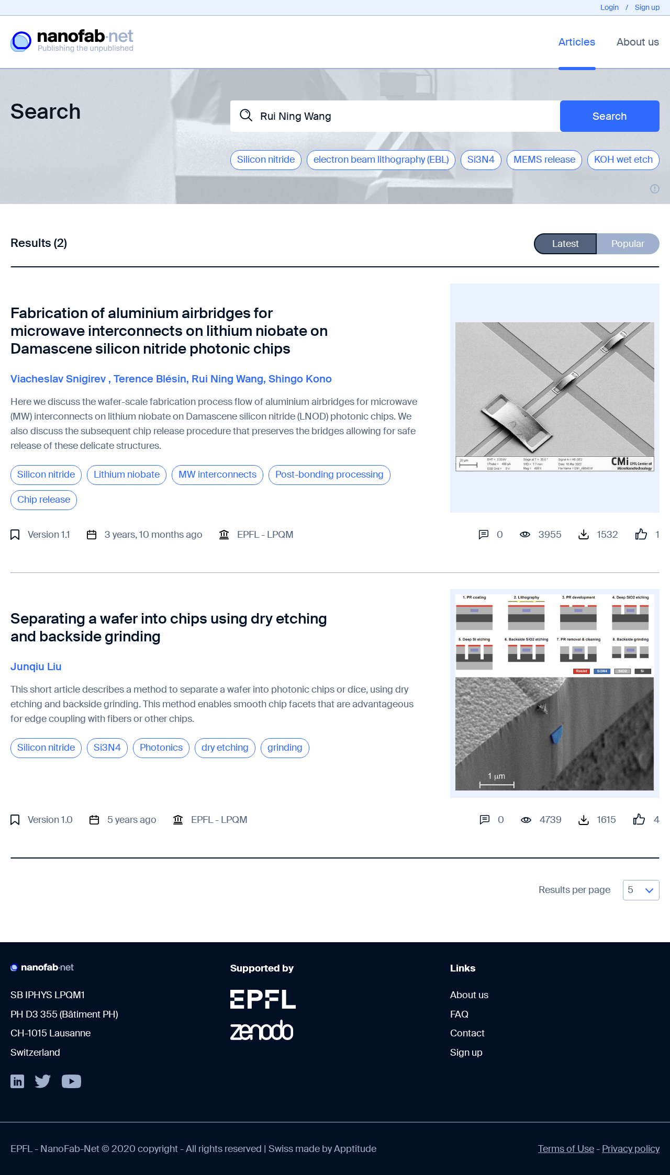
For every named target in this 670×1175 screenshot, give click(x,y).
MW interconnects (217, 474)
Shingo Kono (300, 379)
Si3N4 (481, 159)
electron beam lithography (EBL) (381, 159)
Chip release (43, 499)
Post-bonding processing (329, 474)
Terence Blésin (150, 379)
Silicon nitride (266, 159)
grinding (285, 747)
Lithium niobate (127, 474)
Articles (577, 42)
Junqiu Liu (36, 666)
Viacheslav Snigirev (58, 379)
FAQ (459, 1014)
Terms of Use (566, 1149)
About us (638, 42)
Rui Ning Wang (227, 379)
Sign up (647, 7)
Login (609, 7)
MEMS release (544, 159)
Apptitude (355, 1149)
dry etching (225, 747)
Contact (467, 1033)
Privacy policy (631, 1149)
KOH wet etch (623, 159)
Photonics (161, 747)
